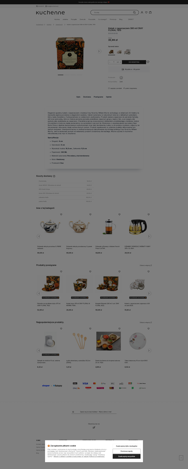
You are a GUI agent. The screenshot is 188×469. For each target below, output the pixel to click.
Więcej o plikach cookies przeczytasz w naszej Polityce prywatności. (79, 456)
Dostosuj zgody (127, 451)
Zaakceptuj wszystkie (126, 456)
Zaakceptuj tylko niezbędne (126, 446)
